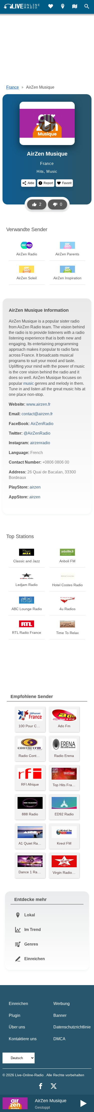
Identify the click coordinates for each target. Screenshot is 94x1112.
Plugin (14, 1015)
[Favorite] (51, 7)
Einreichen (18, 1003)
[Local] (63, 7)
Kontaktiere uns (23, 1039)
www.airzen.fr (38, 404)
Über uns (17, 1027)
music (28, 383)
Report (48, 183)
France (12, 87)
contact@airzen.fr (37, 414)
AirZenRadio (42, 424)
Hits (40, 171)
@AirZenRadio (37, 433)
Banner (59, 1015)
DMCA (59, 1039)
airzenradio (40, 443)
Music (51, 171)
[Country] (75, 7)
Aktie (31, 183)
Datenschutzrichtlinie (72, 1027)
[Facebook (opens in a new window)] (41, 1086)
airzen (35, 487)
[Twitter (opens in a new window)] (54, 1086)
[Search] (87, 7)
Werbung (61, 1003)
